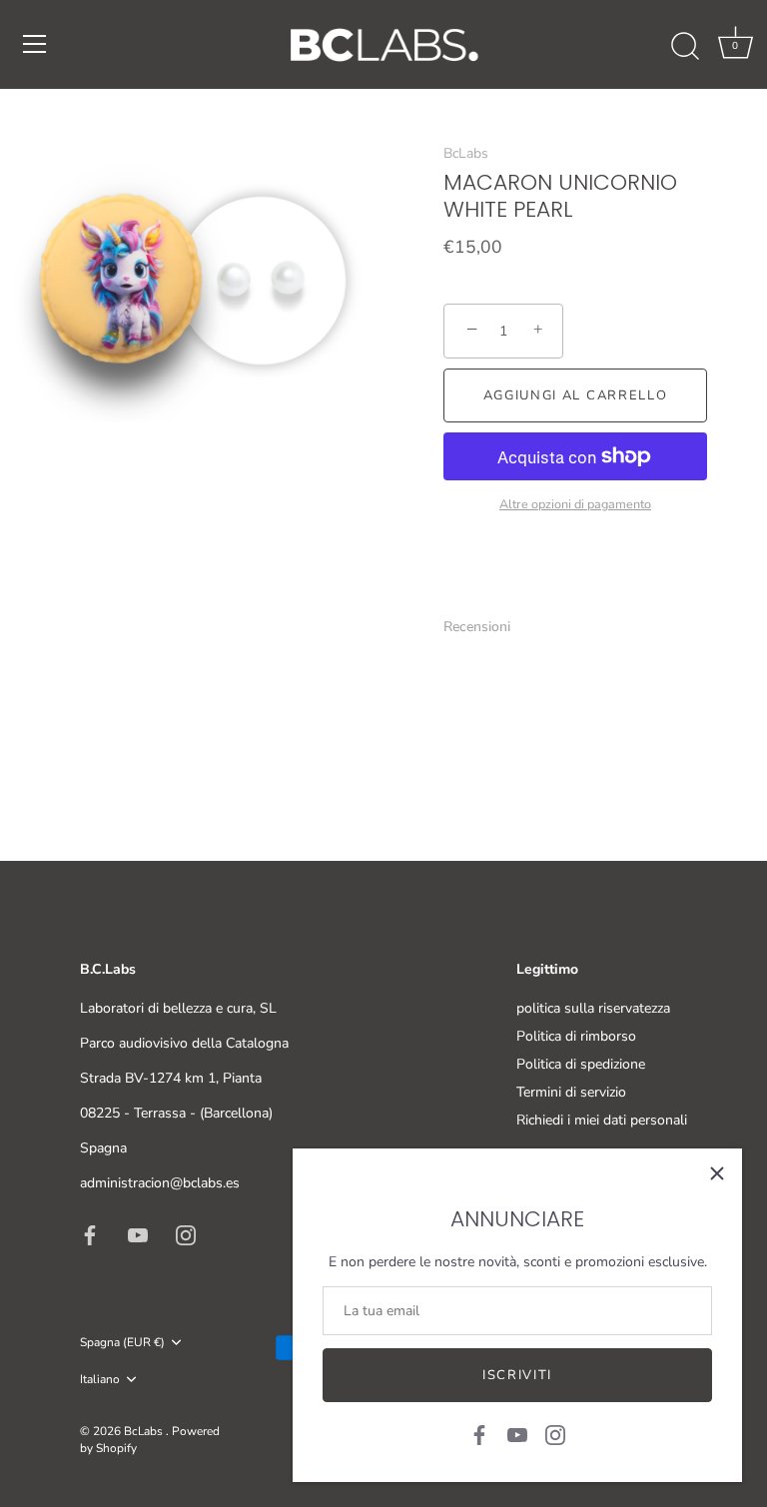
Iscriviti (517, 1375)
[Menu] (35, 44)
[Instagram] (555, 1433)
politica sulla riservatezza (593, 1008)
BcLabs (465, 153)
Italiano (100, 1379)
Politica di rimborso (576, 1036)
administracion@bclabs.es (160, 1182)
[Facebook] (479, 1433)
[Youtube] (517, 1433)
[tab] (486, 626)
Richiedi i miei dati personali (601, 1120)
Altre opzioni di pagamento (575, 503)
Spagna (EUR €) (122, 1342)
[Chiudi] (717, 1173)
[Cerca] (685, 47)
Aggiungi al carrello (575, 395)
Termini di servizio (571, 1092)
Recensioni (476, 626)
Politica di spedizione (580, 1064)
